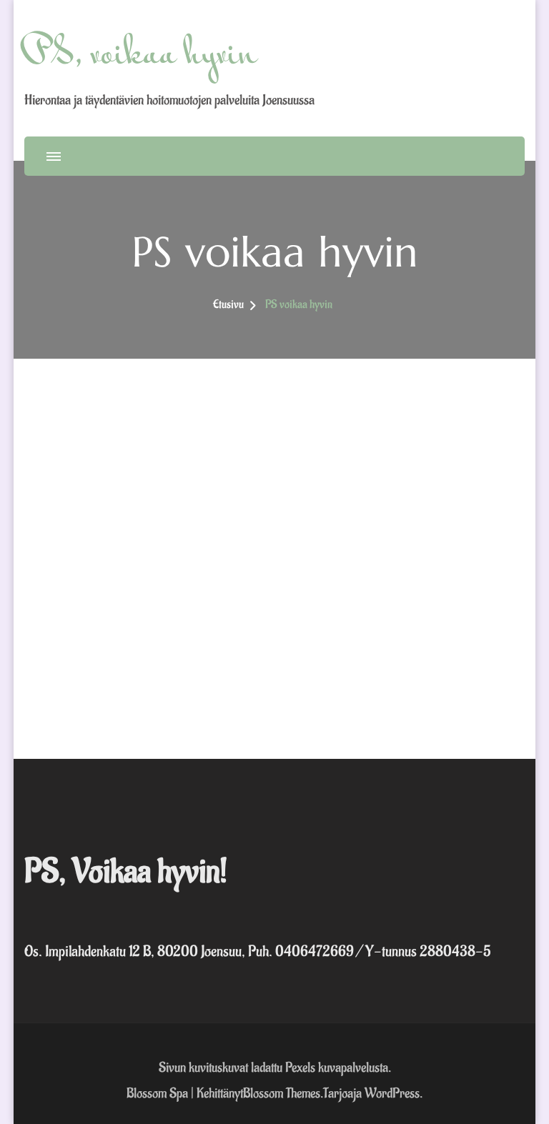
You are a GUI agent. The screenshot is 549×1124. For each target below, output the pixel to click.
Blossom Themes (281, 1093)
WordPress (392, 1093)
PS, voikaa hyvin (140, 56)
